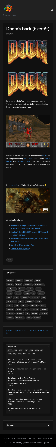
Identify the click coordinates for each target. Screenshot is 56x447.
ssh (26, 309)
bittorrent (28, 285)
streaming (34, 309)
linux (16, 297)
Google (27, 293)
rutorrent (34, 305)
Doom (30, 158)
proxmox (29, 301)
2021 (41, 351)
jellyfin (41, 293)
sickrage (10, 309)
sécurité (20, 313)
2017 (24, 354)
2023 (31, 351)
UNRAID (44, 313)
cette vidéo (13, 185)
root (16, 305)
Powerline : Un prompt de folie (22, 245)
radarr (38, 301)
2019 (14, 354)
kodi (8, 297)
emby (38, 289)
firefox (9, 293)
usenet (9, 318)
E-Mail (9, 330)
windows (37, 318)
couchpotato (11, 289)
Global (10, 351)
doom (10, 260)
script (43, 305)
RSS (25, 330)
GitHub (41, 330)
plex (20, 301)
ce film (45, 155)
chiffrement (39, 285)
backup (9, 285)
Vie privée (19, 318)
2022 (37, 351)
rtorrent (24, 305)
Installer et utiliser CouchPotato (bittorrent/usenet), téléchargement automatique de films (23, 380)
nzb (43, 297)
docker (30, 289)
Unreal (21, 161)
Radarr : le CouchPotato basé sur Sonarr (24, 408)
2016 (29, 354)
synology (10, 313)
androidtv (29, 280)
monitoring (34, 297)
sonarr (19, 309)
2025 (21, 351)
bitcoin (18, 285)
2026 (15, 351)
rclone (9, 305)
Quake (27, 161)
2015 (34, 354)
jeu (25, 158)
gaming (18, 293)
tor (27, 313)
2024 (26, 351)
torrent (34, 313)
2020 (9, 354)
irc (34, 293)
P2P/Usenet (11, 301)
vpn (28, 318)
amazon (10, 280)
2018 (19, 354)
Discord (21, 289)
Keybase (18, 330)
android (19, 280)
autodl (38, 280)
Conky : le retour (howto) (20, 249)
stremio (44, 309)
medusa (24, 297)
